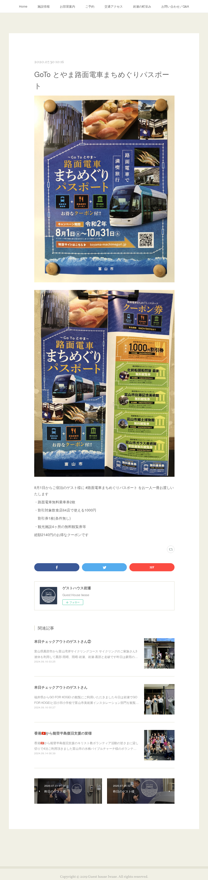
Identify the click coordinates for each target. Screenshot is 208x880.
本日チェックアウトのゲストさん (61, 687)
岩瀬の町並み (142, 6)
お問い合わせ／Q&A (175, 6)
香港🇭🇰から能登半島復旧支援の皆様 (63, 733)
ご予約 (89, 6)
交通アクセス (114, 6)
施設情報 (44, 6)
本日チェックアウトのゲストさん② (62, 641)
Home (23, 6)
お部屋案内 (67, 6)
